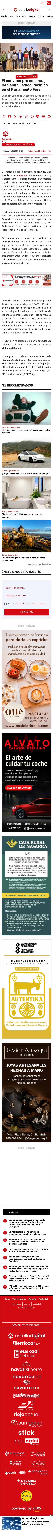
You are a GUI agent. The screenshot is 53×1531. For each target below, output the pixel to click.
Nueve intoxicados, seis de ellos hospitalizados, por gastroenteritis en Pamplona (24, 1259)
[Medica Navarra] (37, 1453)
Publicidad (43, 1299)
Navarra (32, 16)
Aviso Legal (16, 1304)
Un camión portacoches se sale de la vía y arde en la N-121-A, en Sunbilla (26, 1250)
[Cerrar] (51, 1516)
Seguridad (37, 1304)
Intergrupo (22, 175)
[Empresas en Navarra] (15, 1453)
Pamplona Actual (26, 76)
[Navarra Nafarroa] (26, 1482)
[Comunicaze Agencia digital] (26, 1315)
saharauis (31, 124)
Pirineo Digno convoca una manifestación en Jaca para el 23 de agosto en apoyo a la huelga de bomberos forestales (26, 1268)
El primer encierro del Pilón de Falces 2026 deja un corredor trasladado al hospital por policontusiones (26, 1278)
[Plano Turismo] (37, 1463)
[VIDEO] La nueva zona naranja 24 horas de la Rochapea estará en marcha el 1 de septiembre (26, 1288)
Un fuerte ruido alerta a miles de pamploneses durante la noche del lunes (25, 1233)
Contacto (32, 1299)
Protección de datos (26, 1308)
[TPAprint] (15, 1472)
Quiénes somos (19, 1299)
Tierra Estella (21, 16)
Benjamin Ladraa (9, 124)
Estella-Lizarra (7, 16)
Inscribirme (26, 612)
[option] (26, 9)
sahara (22, 124)
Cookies (27, 1304)
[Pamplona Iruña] (37, 1472)
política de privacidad (38, 604)
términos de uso (22, 604)
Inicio (7, 1299)
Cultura (41, 16)
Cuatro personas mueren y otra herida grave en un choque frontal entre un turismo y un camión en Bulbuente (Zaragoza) (24, 1223)
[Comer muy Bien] (15, 1463)
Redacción (7, 139)
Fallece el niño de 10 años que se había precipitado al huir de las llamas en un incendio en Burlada (24, 1241)
